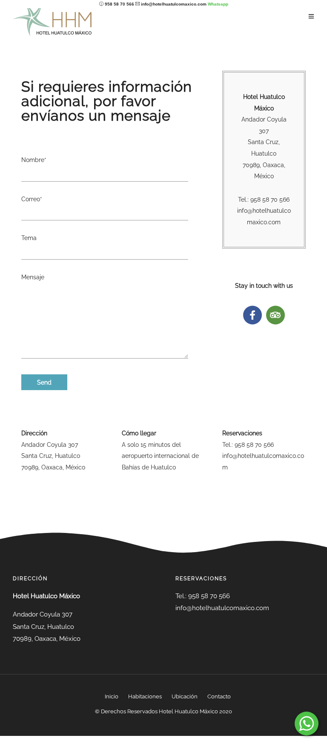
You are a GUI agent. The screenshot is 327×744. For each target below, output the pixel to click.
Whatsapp (218, 4)
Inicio (111, 696)
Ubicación (185, 696)
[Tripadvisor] (275, 315)
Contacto (219, 696)
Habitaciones (145, 696)
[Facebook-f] (252, 315)
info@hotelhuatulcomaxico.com (174, 4)
